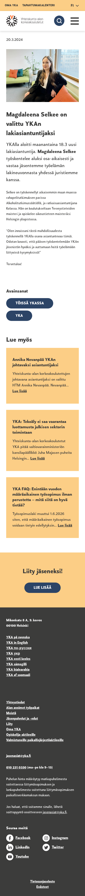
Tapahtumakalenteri (38, 5)
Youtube (22, 857)
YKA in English (17, 643)
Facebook (23, 838)
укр (16, 653)
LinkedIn (22, 847)
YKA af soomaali (18, 675)
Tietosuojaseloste (42, 881)
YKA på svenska (18, 637)
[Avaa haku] (59, 21)
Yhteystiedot (15, 702)
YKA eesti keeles (18, 659)
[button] (75, 21)
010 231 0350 (16, 767)
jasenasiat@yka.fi (55, 812)
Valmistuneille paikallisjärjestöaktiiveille (35, 740)
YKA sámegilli (16, 664)
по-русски (23, 648)
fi (72, 5)
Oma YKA (11, 5)
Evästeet (42, 887)
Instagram (60, 838)
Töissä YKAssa (29, 303)
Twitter (58, 847)
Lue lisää (42, 588)
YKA (19, 316)
